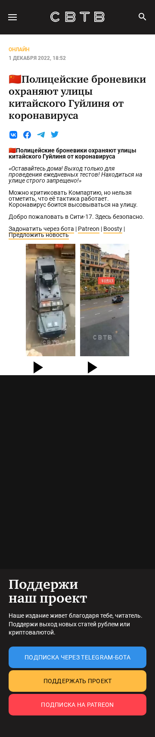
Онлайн (19, 50)
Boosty (112, 228)
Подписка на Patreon (77, 704)
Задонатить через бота (41, 228)
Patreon (88, 228)
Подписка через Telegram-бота (77, 657)
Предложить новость (39, 234)
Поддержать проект (77, 681)
